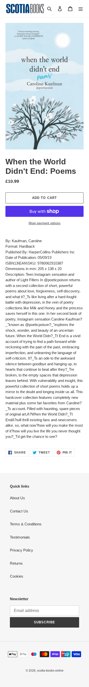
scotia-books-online (50, 670)
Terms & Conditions (26, 524)
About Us (17, 498)
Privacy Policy (21, 550)
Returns (16, 563)
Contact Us (19, 511)
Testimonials (20, 537)
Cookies (16, 576)
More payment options (45, 223)
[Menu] (80, 8)
